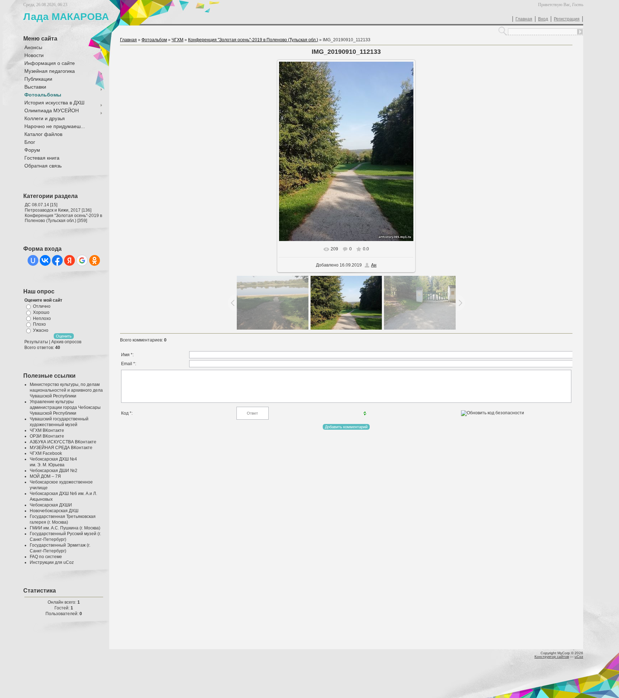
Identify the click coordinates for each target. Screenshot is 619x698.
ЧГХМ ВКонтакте (47, 430)
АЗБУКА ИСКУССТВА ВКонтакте (63, 441)
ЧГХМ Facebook (46, 453)
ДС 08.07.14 (37, 204)
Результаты (36, 341)
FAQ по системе (46, 556)
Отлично (42, 306)
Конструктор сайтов (551, 657)
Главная (523, 19)
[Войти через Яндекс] (69, 260)
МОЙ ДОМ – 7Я (45, 476)
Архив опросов (66, 341)
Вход (543, 19)
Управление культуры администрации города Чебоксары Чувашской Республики (65, 407)
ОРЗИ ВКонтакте (47, 436)
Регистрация (567, 19)
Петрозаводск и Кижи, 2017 (53, 210)
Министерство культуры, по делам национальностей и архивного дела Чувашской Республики (66, 390)
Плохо (39, 324)
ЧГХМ (177, 39)
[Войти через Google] (82, 260)
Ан (373, 265)
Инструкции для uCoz (52, 562)
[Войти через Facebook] (57, 260)
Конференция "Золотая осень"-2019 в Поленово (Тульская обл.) (63, 218)
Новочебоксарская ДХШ (54, 510)
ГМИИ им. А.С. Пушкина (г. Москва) (65, 527)
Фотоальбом (154, 39)
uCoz (579, 657)
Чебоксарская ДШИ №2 (53, 470)
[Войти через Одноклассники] (94, 260)
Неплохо (42, 318)
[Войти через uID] (33, 260)
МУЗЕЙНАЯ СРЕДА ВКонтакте (61, 447)
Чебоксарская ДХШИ (51, 505)
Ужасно (40, 330)
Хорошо (41, 312)
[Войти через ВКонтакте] (45, 260)
